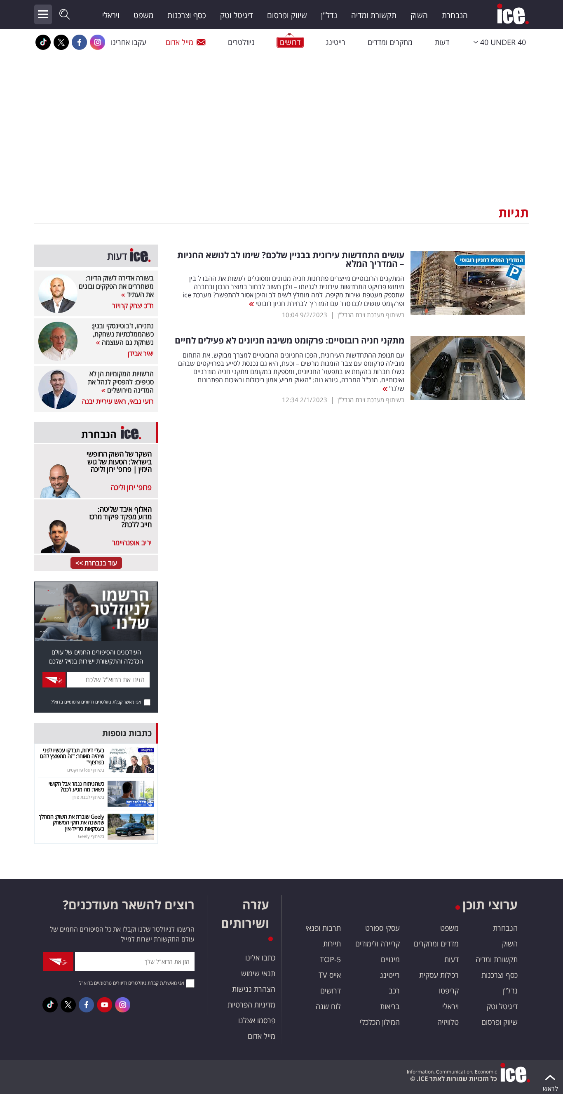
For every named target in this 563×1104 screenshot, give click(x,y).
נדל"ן (329, 15)
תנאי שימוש (258, 973)
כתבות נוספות (127, 733)
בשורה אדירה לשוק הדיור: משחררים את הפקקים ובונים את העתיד (116, 286)
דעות (442, 42)
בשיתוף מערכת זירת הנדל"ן (371, 315)
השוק (419, 15)
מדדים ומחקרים (436, 944)
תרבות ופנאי (323, 928)
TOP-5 (330, 959)
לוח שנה (328, 1006)
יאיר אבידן (141, 353)
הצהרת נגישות (253, 989)
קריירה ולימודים (377, 944)
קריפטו (449, 991)
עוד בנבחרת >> (96, 562)
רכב (394, 991)
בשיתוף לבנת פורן (88, 797)
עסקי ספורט (382, 928)
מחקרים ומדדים (390, 42)
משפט (143, 15)
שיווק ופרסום (287, 15)
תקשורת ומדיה (373, 15)
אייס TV (330, 975)
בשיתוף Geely (91, 836)
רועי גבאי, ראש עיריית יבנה (118, 401)
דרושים (330, 991)
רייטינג (335, 42)
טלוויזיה (448, 1022)
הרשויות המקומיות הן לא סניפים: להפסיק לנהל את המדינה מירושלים (121, 382)
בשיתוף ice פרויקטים (85, 770)
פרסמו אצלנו (256, 1020)
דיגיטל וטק (236, 15)
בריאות (390, 1006)
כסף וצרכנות (186, 15)
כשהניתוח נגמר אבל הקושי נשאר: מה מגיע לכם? (76, 786)
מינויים (390, 959)
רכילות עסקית (439, 975)
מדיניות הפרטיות (251, 1005)
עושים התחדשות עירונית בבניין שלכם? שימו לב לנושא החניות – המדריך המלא (290, 259)
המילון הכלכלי (380, 1022)
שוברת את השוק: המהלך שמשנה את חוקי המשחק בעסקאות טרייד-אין (71, 822)
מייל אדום (179, 42)
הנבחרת (455, 15)
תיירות (332, 944)
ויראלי (111, 15)
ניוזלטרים (241, 42)
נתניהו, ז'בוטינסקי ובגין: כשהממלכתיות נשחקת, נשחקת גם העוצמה (122, 334)
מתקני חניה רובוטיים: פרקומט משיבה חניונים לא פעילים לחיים (289, 340)
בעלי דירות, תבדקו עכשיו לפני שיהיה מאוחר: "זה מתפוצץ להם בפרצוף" (72, 756)
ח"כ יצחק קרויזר (133, 305)
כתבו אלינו (260, 958)
